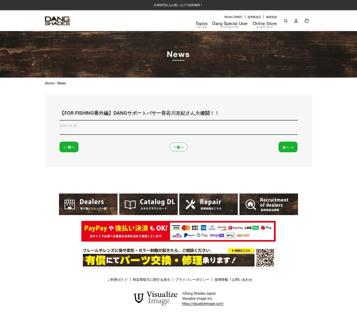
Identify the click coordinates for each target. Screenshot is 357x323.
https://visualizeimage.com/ (203, 303)
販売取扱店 (254, 17)
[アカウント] (296, 21)
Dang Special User (230, 24)
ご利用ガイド (117, 279)
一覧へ (178, 147)
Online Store (265, 24)
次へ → (288, 147)
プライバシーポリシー (192, 279)
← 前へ (69, 147)
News (61, 83)
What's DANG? (233, 17)
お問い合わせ (242, 279)
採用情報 (221, 279)
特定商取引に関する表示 (151, 279)
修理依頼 (271, 17)
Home (49, 83)
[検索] (285, 21)
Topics (201, 24)
